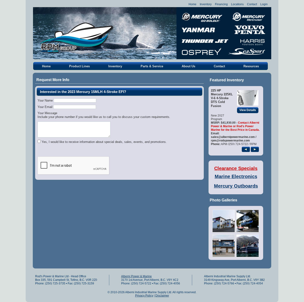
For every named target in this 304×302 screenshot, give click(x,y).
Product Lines (79, 66)
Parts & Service (152, 66)
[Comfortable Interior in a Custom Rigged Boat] (223, 231)
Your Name (45, 100)
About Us (188, 66)
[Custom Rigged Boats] (223, 256)
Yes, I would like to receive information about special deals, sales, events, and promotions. (104, 142)
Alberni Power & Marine (136, 276)
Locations (237, 4)
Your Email (45, 107)
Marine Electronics (236, 176)
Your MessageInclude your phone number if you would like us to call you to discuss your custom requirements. (104, 115)
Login (264, 4)
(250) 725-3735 (55, 283)
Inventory (206, 4)
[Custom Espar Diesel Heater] (247, 231)
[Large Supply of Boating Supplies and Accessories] (247, 256)
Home (192, 4)
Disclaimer (162, 295)
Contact (252, 4)
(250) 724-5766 (224, 283)
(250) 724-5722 (141, 283)
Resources (251, 66)
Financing (221, 4)
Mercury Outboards (236, 186)
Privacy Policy (144, 295)
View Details (247, 110)
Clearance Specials (235, 168)
